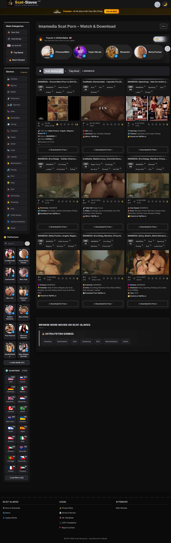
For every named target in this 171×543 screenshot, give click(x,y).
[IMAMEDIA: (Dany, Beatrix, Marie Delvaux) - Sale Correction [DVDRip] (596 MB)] (148, 262)
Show (164, 26)
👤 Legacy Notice (10, 518)
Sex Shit (116, 169)
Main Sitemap (121, 508)
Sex (100, 87)
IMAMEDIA (49, 87)
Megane (59, 92)
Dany (150, 241)
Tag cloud (74, 71)
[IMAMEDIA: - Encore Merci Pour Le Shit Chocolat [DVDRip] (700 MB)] (58, 108)
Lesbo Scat (158, 246)
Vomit (125, 341)
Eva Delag (62, 164)
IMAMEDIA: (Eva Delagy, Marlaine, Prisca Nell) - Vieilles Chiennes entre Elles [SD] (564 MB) (148, 159)
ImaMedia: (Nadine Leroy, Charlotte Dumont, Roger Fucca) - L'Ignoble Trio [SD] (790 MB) (103, 159)
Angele (48, 92)
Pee (150, 169)
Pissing (147, 92)
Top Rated (16, 52)
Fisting (72, 169)
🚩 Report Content (67, 528)
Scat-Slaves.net (53, 71)
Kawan (69, 92)
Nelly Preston (63, 87)
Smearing (86, 341)
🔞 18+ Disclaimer (66, 518)
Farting (159, 169)
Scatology (109, 164)
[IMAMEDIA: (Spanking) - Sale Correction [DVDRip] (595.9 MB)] (148, 108)
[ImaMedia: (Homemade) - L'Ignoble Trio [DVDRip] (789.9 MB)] (103, 108)
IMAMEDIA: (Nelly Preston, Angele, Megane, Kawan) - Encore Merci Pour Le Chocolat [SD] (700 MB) (58, 236)
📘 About (6, 513)
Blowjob (94, 92)
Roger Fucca (95, 164)
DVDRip (49, 139)
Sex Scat (94, 169)
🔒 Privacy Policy (66, 508)
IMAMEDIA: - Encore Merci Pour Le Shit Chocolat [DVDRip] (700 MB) (58, 82)
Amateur (110, 87)
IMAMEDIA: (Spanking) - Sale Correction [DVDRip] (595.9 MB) (148, 82)
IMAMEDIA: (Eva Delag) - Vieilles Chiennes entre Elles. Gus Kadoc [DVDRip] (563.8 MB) (58, 159)
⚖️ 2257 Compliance (67, 523)
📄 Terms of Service (67, 513)
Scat (92, 87)
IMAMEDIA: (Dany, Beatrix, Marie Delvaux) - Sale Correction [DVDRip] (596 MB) (148, 236)
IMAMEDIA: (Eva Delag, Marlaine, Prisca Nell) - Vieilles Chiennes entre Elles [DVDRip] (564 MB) (103, 236)
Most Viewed (17, 60)
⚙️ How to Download (11, 508)
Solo (75, 341)
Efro (98, 341)
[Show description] (42, 124)
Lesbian (49, 169)
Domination (61, 169)
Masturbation (111, 341)
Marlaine (151, 164)
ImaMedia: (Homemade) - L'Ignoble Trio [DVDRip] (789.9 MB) (103, 82)
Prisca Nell (140, 169)
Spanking (151, 87)
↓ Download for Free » (57, 150)
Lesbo (138, 92)
